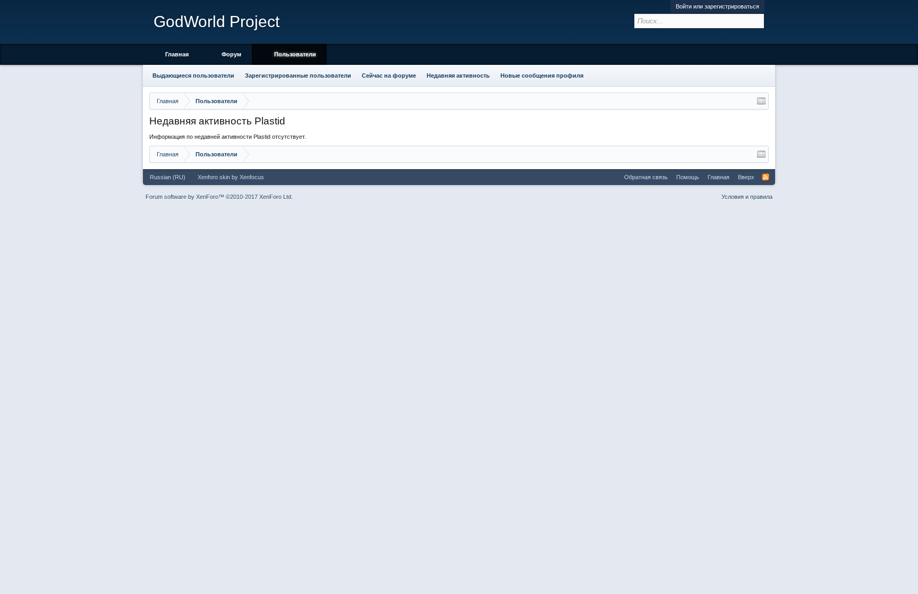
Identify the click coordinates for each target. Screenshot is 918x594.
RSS (765, 177)
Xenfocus (252, 177)
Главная (177, 54)
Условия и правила (746, 197)
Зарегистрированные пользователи (298, 75)
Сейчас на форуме (389, 75)
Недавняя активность (458, 75)
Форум (231, 54)
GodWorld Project (216, 21)
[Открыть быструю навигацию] (761, 101)
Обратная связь (646, 177)
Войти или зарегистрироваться (717, 6)
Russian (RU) (167, 177)
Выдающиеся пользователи (193, 75)
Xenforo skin (214, 177)
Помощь (687, 177)
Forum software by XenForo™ (219, 197)
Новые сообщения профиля (541, 75)
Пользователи (295, 54)
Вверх (746, 177)
